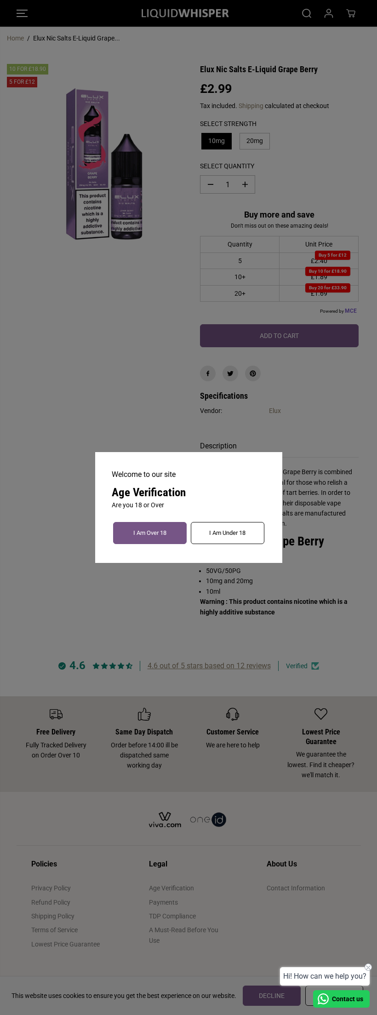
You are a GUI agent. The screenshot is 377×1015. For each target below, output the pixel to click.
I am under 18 (227, 532)
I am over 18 (149, 532)
